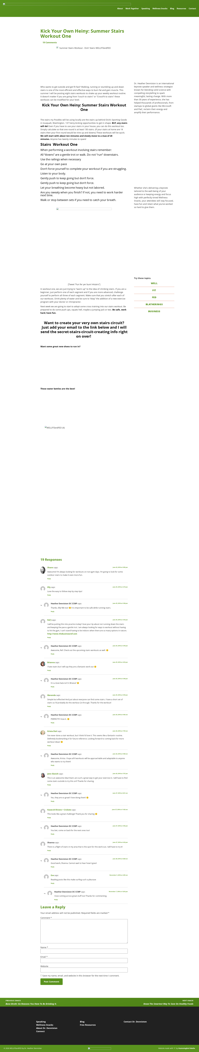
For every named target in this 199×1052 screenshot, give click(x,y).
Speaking (145, 8)
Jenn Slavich (53, 773)
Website (44, 966)
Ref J (49, 620)
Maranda (51, 695)
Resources (181, 8)
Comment (46, 918)
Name (44, 947)
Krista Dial (52, 731)
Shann (50, 567)
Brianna (51, 662)
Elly (49, 587)
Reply (49, 578)
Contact (192, 8)
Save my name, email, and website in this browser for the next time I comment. (80, 976)
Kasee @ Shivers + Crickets (59, 809)
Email (44, 957)
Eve (52, 875)
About (120, 8)
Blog (172, 8)
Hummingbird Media (186, 1048)
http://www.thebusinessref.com (62, 634)
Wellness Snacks (159, 8)
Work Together (132, 8)
